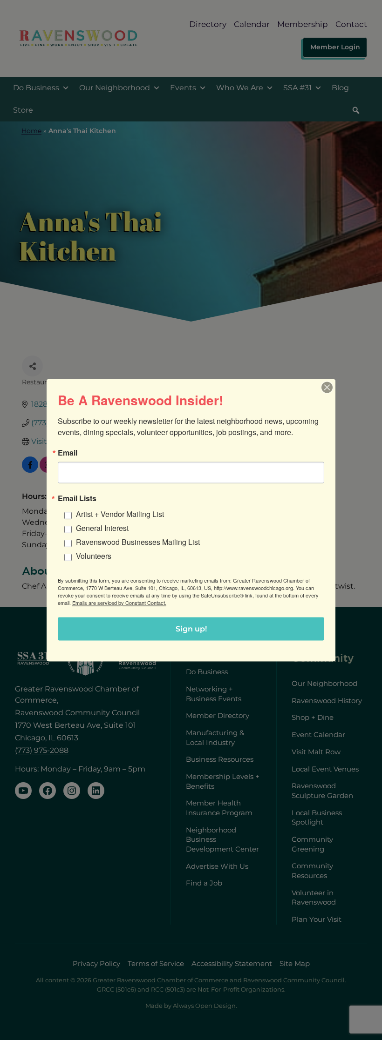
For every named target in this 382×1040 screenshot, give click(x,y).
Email (67, 452)
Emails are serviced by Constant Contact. (119, 602)
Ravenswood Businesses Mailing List (138, 541)
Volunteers (93, 555)
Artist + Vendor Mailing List (120, 513)
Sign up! (191, 628)
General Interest (102, 527)
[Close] (327, 387)
